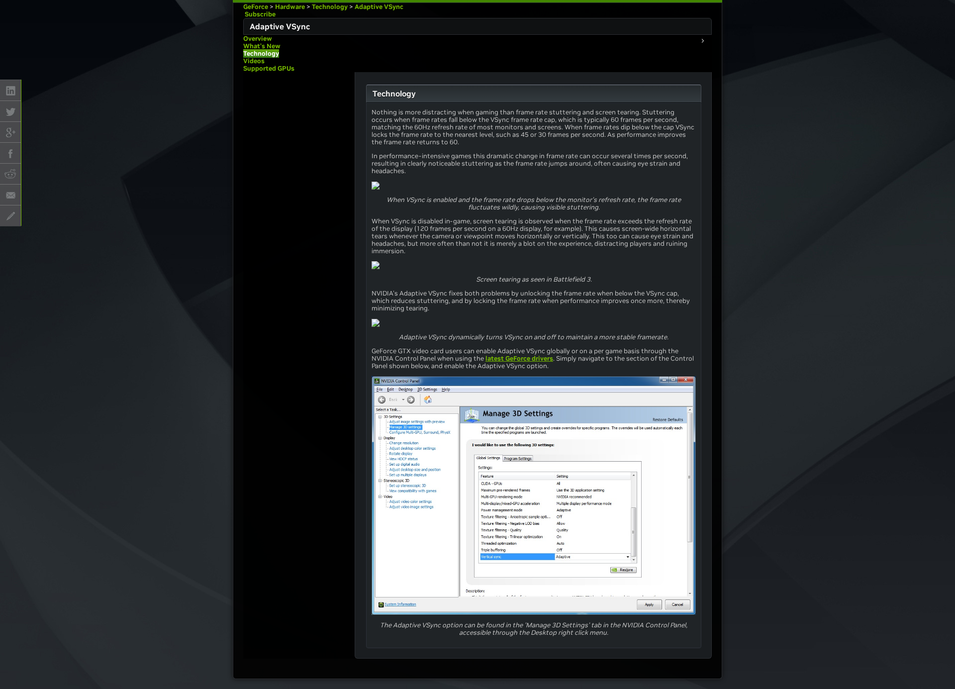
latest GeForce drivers (519, 358)
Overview (257, 38)
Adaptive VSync (379, 6)
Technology (330, 6)
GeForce (255, 6)
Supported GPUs (268, 68)
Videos (254, 61)
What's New (262, 46)
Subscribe (259, 14)
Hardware (290, 6)
